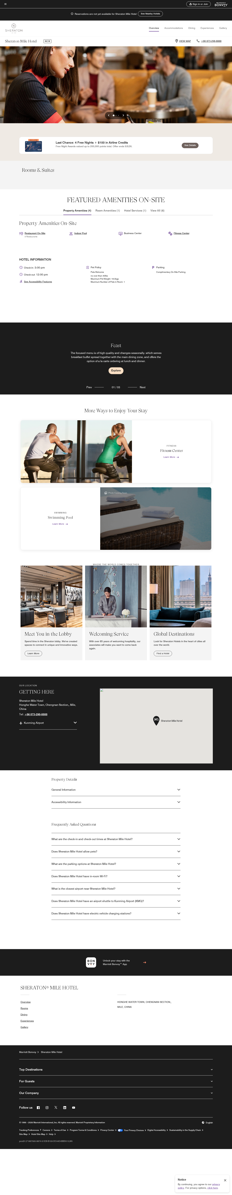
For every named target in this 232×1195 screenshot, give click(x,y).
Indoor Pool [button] (80, 233)
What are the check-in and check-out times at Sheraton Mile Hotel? (91, 839)
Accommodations (173, 28)
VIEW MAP (185, 41)
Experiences (207, 28)
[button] (198, 4)
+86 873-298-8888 (211, 41)
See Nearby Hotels (150, 13)
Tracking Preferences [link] (29, 1130)
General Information (63, 789)
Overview (154, 28)
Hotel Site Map (38, 1134)
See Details (191, 145)
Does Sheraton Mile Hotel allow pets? (74, 851)
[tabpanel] (116, 358)
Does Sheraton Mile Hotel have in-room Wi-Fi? (79, 876)
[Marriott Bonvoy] (219, 4)
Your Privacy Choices (133, 1130)
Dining (191, 28)
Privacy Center (107, 1130)
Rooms (24, 1008)
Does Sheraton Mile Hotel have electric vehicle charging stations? (91, 913)
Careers (46, 1130)
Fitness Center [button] (181, 233)
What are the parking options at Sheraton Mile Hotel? (83, 864)
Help (51, 1134)
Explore (116, 370)
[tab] (77, 210)
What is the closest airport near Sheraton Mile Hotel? (83, 888)
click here (212, 1188)
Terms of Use (60, 1130)
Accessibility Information (66, 802)
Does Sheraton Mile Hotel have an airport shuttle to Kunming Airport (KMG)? (97, 901)
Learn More (169, 457)
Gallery (223, 28)
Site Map (23, 1134)
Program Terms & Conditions (83, 1130)
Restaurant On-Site (35, 233)
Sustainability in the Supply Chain (185, 1130)
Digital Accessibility (156, 1130)
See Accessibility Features (38, 281)
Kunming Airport (34, 722)
